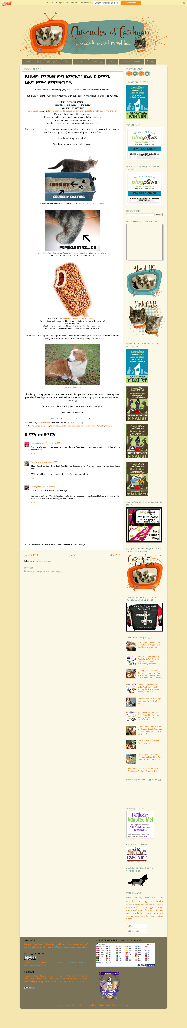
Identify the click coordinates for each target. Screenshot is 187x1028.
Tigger (151, 907)
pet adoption (156, 913)
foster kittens (55, 426)
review (137, 915)
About (38, 61)
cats (32, 426)
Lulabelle (158, 901)
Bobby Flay (137, 897)
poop (78, 426)
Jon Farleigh (80, 61)
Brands (150, 61)
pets (73, 426)
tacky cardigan (156, 916)
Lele (151, 901)
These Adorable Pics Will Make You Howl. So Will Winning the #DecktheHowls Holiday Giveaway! (149, 688)
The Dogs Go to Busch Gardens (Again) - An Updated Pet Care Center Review (144, 770)
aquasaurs (159, 907)
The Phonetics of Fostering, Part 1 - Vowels (148, 741)
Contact (111, 61)
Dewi (67, 61)
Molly (137, 905)
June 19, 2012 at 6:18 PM (45, 486)
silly (102, 426)
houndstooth (36, 443)
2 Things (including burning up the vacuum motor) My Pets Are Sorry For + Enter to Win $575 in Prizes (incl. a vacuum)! (150, 674)
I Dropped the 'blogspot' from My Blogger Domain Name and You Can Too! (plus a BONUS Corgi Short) (150, 730)
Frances (128, 902)
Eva (161, 897)
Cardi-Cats (97, 61)
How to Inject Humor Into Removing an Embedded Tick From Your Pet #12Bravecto (149, 757)
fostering (159, 910)
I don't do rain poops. (72, 387)
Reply (33, 453)
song (143, 916)
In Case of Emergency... (131, 61)
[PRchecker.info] (29, 988)
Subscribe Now (131, 3)
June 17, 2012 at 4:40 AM (47, 462)
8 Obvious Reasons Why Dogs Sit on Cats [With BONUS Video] (149, 701)
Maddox (130, 904)
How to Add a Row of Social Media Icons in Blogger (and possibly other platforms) (149, 644)
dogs (47, 426)
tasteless (108, 426)
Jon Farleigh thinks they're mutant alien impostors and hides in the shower (82, 111)
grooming (130, 913)
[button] (93, 2)
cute (42, 426)
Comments (134, 931)
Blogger (125, 1005)
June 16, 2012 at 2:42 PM (50, 443)
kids (137, 913)
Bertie (128, 897)
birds (128, 910)
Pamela (34, 462)
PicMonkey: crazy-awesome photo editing (70, 947)
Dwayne (155, 898)
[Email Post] (82, 422)
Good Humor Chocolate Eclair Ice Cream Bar (78, 318)
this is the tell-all (74, 89)
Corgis (37, 426)
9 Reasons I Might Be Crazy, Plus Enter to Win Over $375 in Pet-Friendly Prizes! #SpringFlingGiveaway (150, 660)
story (148, 916)
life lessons (144, 913)
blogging (134, 910)
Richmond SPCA (93, 426)
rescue (83, 426)
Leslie (33, 486)
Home (27, 61)
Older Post (113, 555)
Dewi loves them (35, 111)
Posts (132, 926)
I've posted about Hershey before (91, 203)
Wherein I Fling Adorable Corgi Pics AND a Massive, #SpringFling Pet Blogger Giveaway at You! (148, 716)
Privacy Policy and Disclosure (72, 981)
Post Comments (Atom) (44, 561)
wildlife (129, 918)
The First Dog (53, 61)
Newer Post (31, 555)
